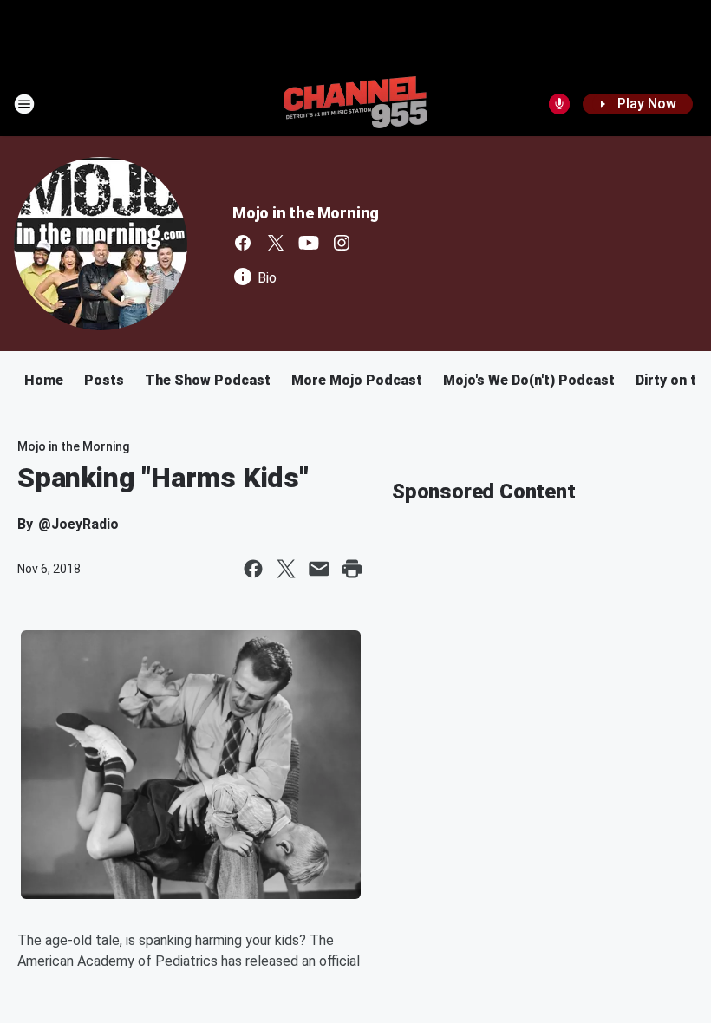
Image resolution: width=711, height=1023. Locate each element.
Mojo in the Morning (305, 213)
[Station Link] (355, 104)
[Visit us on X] (275, 242)
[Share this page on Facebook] (253, 569)
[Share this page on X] (286, 569)
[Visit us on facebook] (242, 242)
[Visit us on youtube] (308, 242)
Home (43, 380)
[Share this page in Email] (319, 569)
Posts (104, 380)
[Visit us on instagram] (341, 242)
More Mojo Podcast (356, 380)
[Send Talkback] (559, 104)
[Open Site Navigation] (24, 104)
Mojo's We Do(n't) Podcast (529, 380)
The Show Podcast (208, 380)
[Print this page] (352, 569)
